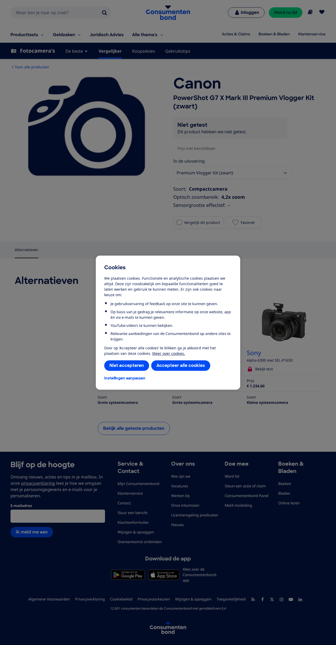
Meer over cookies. (168, 353)
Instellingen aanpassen (124, 378)
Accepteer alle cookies (180, 365)
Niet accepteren (126, 365)
